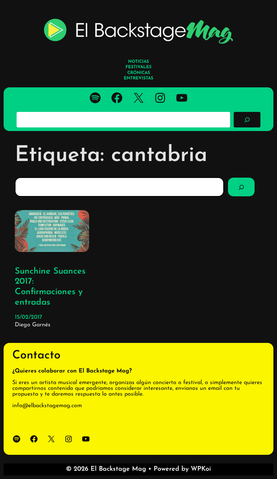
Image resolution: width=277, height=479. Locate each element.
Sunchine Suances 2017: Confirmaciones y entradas (50, 287)
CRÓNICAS (138, 73)
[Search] (241, 187)
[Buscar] (247, 119)
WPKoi (201, 469)
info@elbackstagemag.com (47, 406)
